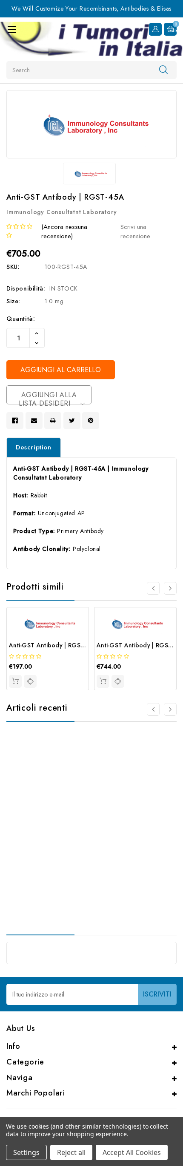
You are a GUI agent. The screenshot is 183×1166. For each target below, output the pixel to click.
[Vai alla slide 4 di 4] (153, 588)
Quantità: (20, 318)
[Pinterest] (90, 420)
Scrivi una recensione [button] (135, 231)
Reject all (71, 1152)
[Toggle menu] (11, 29)
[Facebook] (14, 420)
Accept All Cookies (132, 1152)
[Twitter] (71, 420)
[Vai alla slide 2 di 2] (153, 709)
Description (33, 447)
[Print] (52, 420)
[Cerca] (163, 70)
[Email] (34, 420)
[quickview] (30, 681)
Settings (26, 1152)
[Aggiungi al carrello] (15, 681)
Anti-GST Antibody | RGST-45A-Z (56, 645)
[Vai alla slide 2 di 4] (170, 588)
